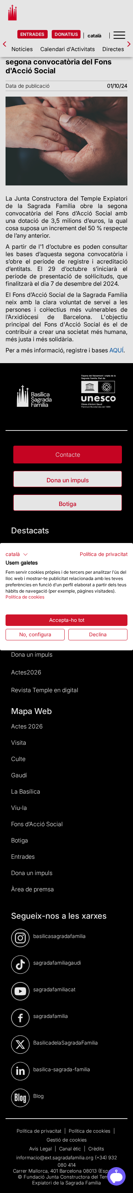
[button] (17, 554)
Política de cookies (25, 597)
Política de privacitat (103, 554)
